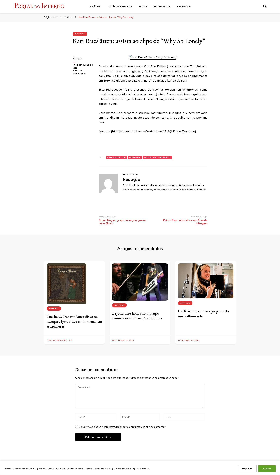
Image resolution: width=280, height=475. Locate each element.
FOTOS (143, 6)
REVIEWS (182, 6)
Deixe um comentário (83, 72)
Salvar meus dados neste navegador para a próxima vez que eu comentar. (122, 426)
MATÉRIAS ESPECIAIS (119, 6)
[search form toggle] (264, 6)
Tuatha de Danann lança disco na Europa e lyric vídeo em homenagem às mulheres (74, 321)
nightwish (135, 157)
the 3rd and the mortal (157, 157)
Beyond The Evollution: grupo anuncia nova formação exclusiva (137, 316)
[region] (140, 468)
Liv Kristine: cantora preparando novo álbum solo (203, 313)
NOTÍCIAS (94, 6)
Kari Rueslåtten (155, 66)
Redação (77, 59)
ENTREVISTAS (162, 6)
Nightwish (190, 89)
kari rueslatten (116, 157)
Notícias (80, 34)
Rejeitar (247, 468)
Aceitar (266, 468)
